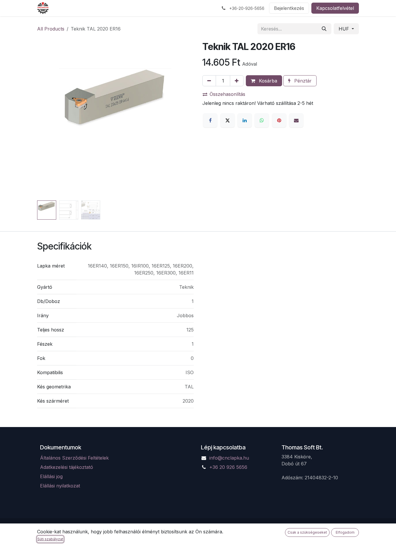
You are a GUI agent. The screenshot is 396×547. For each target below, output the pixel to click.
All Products (50, 29)
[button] (45, 119)
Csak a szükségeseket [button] (307, 532)
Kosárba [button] (267, 81)
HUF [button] (344, 29)
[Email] (296, 120)
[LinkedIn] (245, 120)
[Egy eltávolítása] (209, 80)
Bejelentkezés (289, 8)
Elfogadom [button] (345, 532)
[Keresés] (324, 28)
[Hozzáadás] (237, 80)
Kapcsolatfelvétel (335, 8)
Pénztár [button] (302, 81)
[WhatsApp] (262, 120)
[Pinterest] (279, 120)
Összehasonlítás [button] (227, 94)
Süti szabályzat (50, 539)
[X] (228, 120)
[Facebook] (210, 120)
